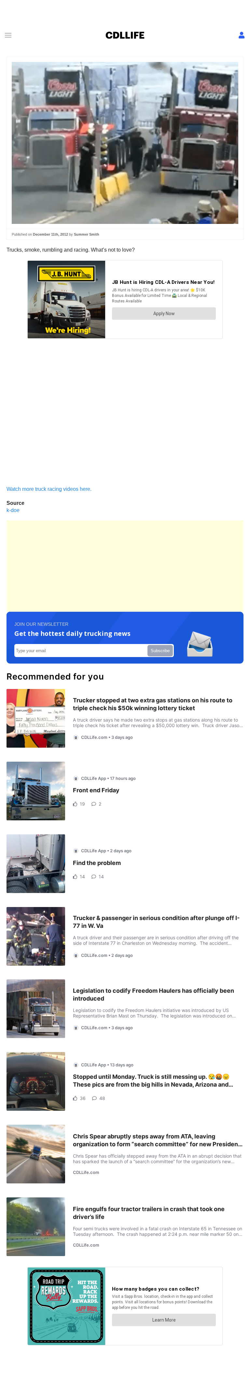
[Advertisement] (125, 566)
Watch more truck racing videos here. (49, 489)
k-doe (13, 510)
